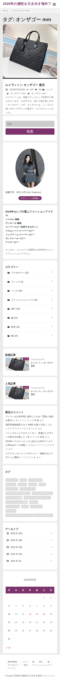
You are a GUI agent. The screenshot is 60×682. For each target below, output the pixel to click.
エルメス (22, 484)
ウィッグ (17, 281)
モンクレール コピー (16, 238)
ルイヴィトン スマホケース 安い (37, 498)
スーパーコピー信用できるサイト (22, 227)
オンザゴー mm (18, 93)
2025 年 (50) (16, 540)
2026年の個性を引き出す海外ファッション (29, 5)
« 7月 (8, 647)
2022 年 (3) (15, 561)
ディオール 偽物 (13, 223)
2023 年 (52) (16, 554)
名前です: (10, 192)
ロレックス (11, 484)
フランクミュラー (28, 489)
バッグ (49, 89)
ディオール (11, 511)
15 (44, 614)
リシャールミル (13, 506)
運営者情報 (12, 662)
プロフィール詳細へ (30, 198)
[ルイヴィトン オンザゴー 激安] (30, 51)
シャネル (32, 484)
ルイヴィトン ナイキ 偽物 (17, 502)
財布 (15, 327)
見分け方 (33, 502)
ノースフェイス (35, 480)
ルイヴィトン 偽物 (14, 498)
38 (39, 89)
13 (30, 614)
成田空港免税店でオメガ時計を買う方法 (25, 424)
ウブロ (25, 506)
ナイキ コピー (12, 242)
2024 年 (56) (16, 547)
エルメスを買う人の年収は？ (18, 493)
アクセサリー (20, 272)
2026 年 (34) (16, 533)
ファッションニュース (24, 300)
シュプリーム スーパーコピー (20, 234)
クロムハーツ (36, 506)
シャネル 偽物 (12, 219)
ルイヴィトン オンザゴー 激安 (25, 84)
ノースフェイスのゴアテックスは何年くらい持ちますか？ (29, 515)
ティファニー (12, 489)
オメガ (42, 484)
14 (37, 614)
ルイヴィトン (12, 480)
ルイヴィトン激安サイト (42, 493)
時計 (15, 309)
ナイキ (23, 480)
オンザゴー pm (38, 93)
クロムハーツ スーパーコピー (20, 230)
